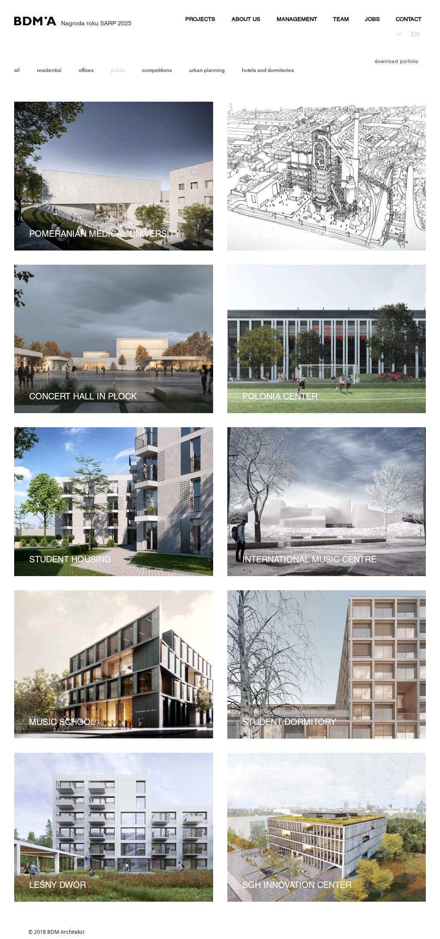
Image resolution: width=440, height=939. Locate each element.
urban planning (207, 70)
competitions (157, 70)
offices (86, 70)
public (118, 70)
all (17, 70)
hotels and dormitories (268, 70)
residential (49, 70)
